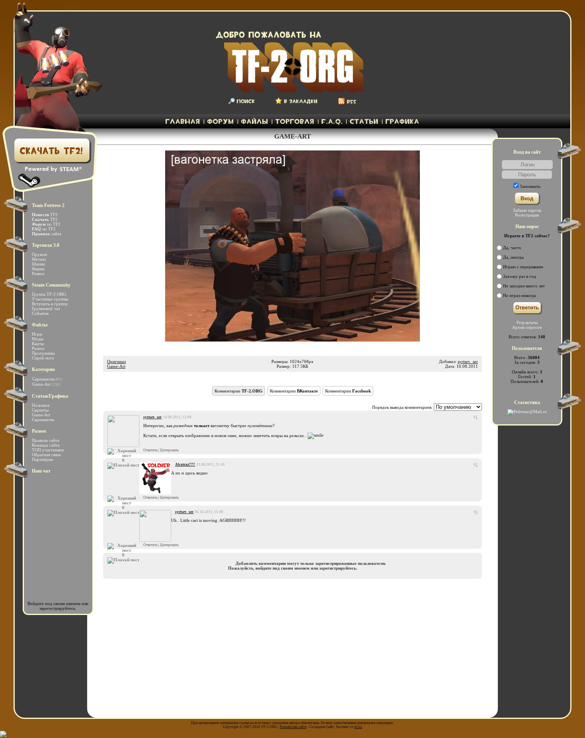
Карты (38, 343)
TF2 (45, 214)
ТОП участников (48, 449)
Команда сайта (46, 445)
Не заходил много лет (524, 285)
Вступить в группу (50, 303)
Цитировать (169, 450)
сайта (46, 233)
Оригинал (116, 361)
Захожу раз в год (519, 276)
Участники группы (50, 299)
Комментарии (238, 391)
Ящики (38, 268)
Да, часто (512, 247)
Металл (39, 259)
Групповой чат (46, 308)
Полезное (41, 405)
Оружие (39, 254)
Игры (37, 334)
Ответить (150, 450)
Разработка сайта (293, 727)
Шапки (38, 264)
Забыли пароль (527, 210)
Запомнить (530, 186)
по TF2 (46, 224)
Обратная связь (46, 454)
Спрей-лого (43, 357)
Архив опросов (527, 327)
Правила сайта (45, 440)
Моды (37, 338)
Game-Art (116, 366)
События (40, 313)
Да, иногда (513, 257)
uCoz (358, 727)
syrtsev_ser (468, 361)
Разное (38, 273)
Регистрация (527, 215)
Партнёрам (42, 459)
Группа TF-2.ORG (49, 294)
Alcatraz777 (185, 465)
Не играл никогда (519, 295)
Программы (43, 353)
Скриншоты (43, 379)
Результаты (527, 322)
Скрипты (40, 410)
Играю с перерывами (523, 266)
